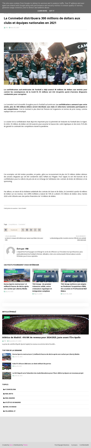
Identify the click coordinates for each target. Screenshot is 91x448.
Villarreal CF (10, 411)
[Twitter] (23, 230)
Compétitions (13, 224)
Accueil (6, 13)
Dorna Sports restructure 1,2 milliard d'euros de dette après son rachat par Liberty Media (16, 286)
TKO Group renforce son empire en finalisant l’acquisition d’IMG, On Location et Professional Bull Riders (74, 287)
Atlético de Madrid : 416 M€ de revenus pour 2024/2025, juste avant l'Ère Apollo (41, 337)
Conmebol (13, 13)
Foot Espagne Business (62, 445)
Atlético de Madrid (13, 402)
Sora (11, 445)
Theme (25, 445)
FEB (7, 28)
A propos (74, 445)
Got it (51, 11)
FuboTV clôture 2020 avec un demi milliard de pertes (31, 364)
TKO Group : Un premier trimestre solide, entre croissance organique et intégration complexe (42, 287)
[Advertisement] (45, 150)
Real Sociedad (10, 407)
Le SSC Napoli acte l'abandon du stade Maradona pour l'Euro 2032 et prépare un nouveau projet (47, 373)
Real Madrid (10, 398)
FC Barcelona (10, 389)
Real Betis (9, 394)
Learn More (42, 11)
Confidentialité (84, 445)
